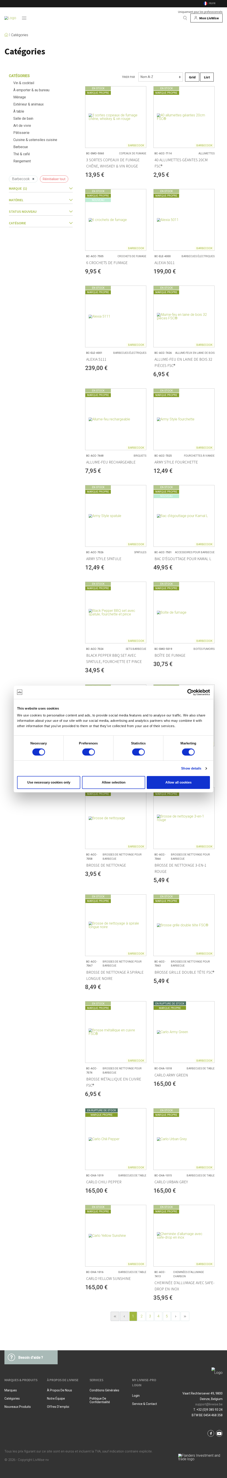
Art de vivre (22, 125)
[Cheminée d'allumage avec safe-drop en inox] (184, 1235)
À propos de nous (59, 1390)
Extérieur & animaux (28, 104)
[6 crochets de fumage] (116, 219)
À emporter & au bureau (31, 90)
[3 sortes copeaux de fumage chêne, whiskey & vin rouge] (116, 117)
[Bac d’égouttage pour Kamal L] (184, 515)
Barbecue (20, 147)
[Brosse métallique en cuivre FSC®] (116, 1032)
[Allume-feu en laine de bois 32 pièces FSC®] (184, 316)
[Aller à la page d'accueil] (10, 18)
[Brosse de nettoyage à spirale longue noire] (116, 925)
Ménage (19, 97)
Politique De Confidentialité (100, 1400)
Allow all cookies (178, 782)
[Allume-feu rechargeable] (116, 419)
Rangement (22, 161)
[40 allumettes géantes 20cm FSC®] (184, 117)
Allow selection (113, 782)
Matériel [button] (16, 200)
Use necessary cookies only (48, 782)
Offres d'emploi (58, 1406)
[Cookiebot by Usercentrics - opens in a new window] (190, 692)
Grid (192, 77)
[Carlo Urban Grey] (184, 1139)
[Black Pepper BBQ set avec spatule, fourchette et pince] (116, 612)
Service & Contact (144, 1404)
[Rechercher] (185, 18)
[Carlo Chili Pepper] (116, 1139)
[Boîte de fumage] (184, 612)
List (207, 77)
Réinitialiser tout (54, 179)
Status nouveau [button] (23, 211)
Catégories (19, 35)
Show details (191, 768)
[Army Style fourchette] (184, 419)
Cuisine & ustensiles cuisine (35, 140)
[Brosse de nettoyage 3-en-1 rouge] (184, 818)
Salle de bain (23, 118)
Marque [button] (18, 188)
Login (136, 1395)
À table (18, 111)
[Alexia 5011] (184, 219)
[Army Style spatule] (116, 515)
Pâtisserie (21, 133)
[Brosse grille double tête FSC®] (184, 925)
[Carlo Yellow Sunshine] (116, 1235)
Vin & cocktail (23, 83)
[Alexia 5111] (116, 316)
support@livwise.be (209, 1404)
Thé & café (21, 154)
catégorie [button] (17, 223)
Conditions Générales (104, 1390)
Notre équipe (56, 1398)
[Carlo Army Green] (184, 1032)
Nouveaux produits (17, 1406)
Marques (10, 1390)
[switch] (88, 752)
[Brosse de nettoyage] (116, 818)
